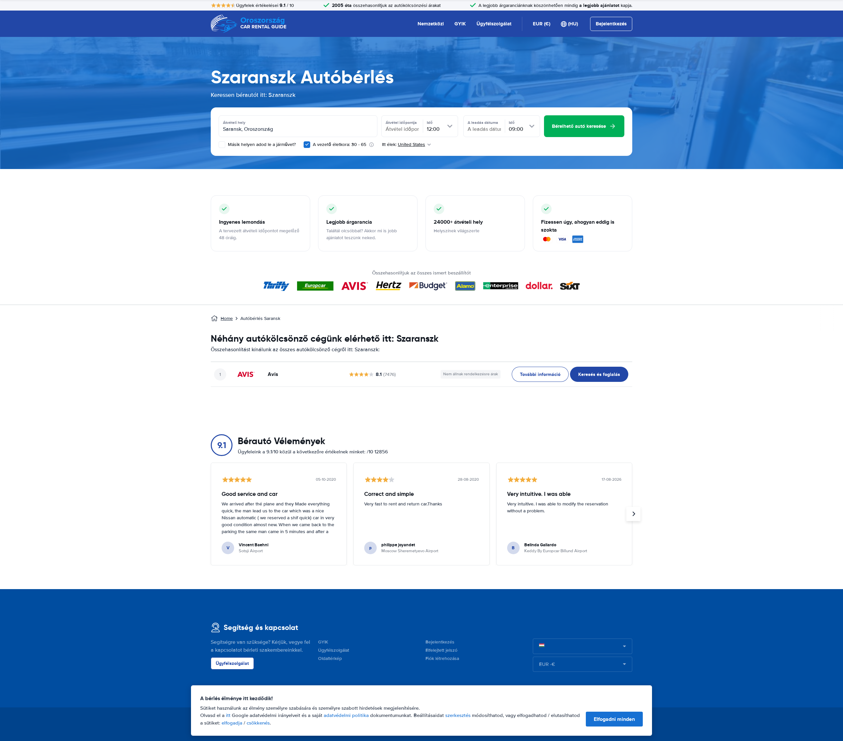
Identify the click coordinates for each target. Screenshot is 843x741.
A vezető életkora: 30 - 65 (339, 144)
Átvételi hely (234, 123)
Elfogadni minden (614, 719)
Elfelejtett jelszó (441, 650)
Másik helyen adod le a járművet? (261, 144)
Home (227, 318)
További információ (540, 374)
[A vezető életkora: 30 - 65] (307, 144)
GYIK (460, 23)
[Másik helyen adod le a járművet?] (222, 144)
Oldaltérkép (330, 658)
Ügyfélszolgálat (493, 23)
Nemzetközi (431, 23)
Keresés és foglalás (599, 374)
